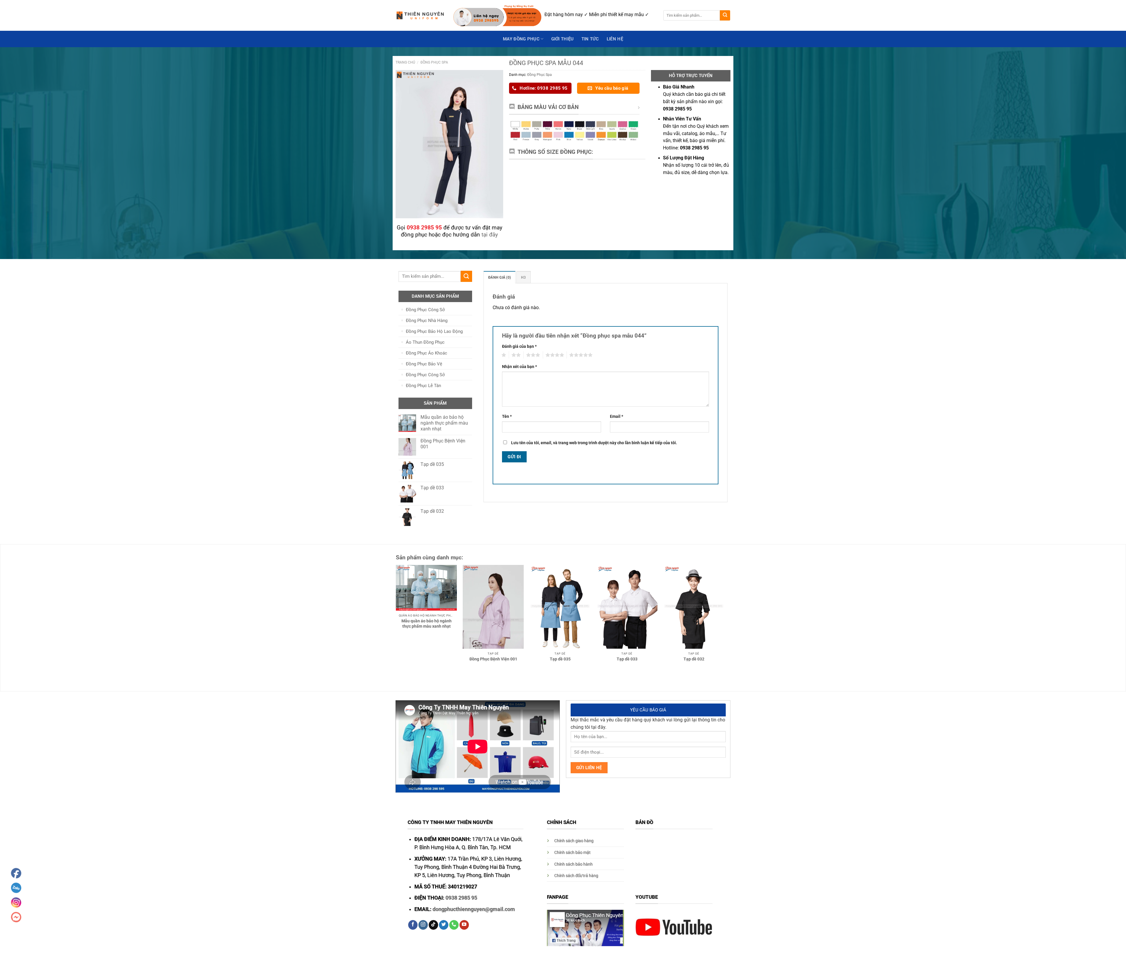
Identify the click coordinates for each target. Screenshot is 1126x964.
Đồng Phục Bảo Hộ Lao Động (434, 331)
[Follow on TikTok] (433, 925)
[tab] (499, 277)
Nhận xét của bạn (519, 366)
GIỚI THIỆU (562, 39)
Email (616, 416)
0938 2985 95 (461, 898)
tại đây (489, 234)
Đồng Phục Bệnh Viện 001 (493, 659)
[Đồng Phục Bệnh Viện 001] (493, 607)
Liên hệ (615, 39)
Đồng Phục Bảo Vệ (424, 364)
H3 (523, 277)
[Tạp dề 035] (560, 607)
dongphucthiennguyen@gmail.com (474, 909)
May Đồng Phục (521, 39)
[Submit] (725, 15)
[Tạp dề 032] (693, 607)
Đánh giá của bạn (519, 346)
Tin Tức (590, 39)
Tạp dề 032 (694, 659)
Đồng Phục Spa (434, 62)
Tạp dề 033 (627, 659)
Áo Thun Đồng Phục (425, 342)
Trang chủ (405, 62)
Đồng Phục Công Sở (425, 309)
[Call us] (454, 925)
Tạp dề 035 (560, 659)
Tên (507, 416)
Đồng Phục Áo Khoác (426, 353)
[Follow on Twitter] (443, 925)
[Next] (730, 603)
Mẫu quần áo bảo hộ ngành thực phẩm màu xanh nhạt (426, 624)
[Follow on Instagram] (423, 925)
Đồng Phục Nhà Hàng (426, 320)
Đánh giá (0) (499, 277)
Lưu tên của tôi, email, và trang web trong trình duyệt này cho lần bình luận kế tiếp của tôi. (594, 442)
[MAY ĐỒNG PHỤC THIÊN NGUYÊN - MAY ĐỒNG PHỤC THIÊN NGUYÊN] (420, 15)
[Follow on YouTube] (464, 925)
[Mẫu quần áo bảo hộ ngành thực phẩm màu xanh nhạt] (426, 588)
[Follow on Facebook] (413, 925)
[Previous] (389, 603)
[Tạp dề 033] (626, 607)
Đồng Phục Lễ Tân (423, 385)
